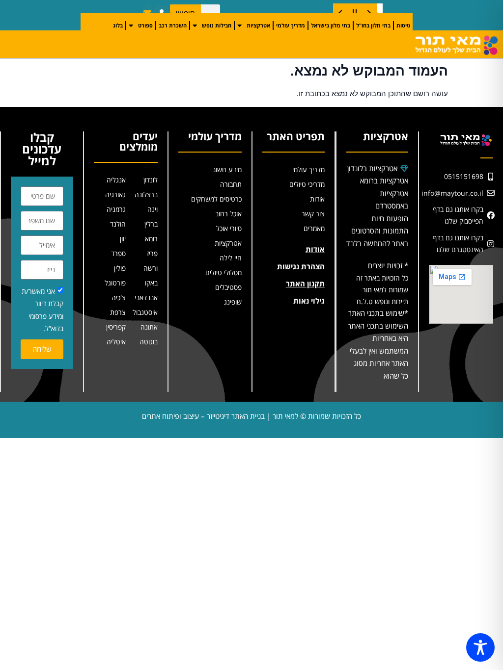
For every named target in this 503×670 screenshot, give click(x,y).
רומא (151, 238)
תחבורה (231, 184)
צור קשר (313, 213)
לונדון (150, 179)
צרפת (118, 312)
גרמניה (116, 209)
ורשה (150, 268)
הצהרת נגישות (301, 266)
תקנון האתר (305, 283)
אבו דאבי (146, 297)
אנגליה (116, 179)
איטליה (116, 341)
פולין (120, 268)
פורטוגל (115, 282)
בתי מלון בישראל (330, 25)
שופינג (233, 302)
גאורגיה (115, 194)
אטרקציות (258, 25)
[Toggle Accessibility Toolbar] (480, 647)
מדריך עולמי (290, 25)
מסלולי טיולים (223, 272)
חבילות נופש (216, 25)
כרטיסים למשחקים (216, 199)
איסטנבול (145, 312)
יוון (123, 238)
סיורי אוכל (229, 228)
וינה (152, 209)
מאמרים (314, 228)
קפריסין (116, 327)
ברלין (151, 224)
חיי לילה (231, 257)
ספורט (145, 25)
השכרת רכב (173, 25)
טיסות (403, 25)
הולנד (118, 224)
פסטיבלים (228, 287)
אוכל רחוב (228, 213)
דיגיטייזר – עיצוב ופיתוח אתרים (185, 416)
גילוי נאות (309, 301)
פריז (152, 253)
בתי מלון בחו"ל (373, 25)
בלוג (118, 25)
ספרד (118, 253)
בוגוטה (149, 341)
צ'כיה (119, 297)
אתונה (149, 327)
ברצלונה (146, 194)
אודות (317, 199)
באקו (151, 282)
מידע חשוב (227, 169)
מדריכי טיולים (307, 184)
